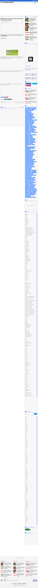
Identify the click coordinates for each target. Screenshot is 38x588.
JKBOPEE (33, 144)
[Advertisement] (19, 9)
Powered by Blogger (27, 62)
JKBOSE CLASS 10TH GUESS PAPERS (29, 160)
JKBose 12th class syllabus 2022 (29, 155)
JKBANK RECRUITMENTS (28, 144)
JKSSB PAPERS (31, 323)
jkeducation (27, 166)
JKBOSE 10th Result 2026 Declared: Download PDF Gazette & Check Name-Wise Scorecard (32, 98)
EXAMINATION (27, 127)
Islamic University (28, 138)
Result (30, 186)
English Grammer (28, 126)
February (31, 424)
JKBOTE (32, 165)
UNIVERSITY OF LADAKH (33, 193)
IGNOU (26, 133)
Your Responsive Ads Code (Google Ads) (31, 205)
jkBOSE (4, 97)
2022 (31, 218)
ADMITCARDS (31, 220)
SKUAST (31, 376)
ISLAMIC (31, 137)
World (34, 197)
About (16, 583)
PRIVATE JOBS (31, 363)
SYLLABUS (27, 192)
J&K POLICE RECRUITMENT (32, 139)
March (31, 438)
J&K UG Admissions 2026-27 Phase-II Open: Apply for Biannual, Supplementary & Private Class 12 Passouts (33, 19)
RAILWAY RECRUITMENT (31, 364)
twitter (35, 83)
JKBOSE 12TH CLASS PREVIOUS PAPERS (30, 154)
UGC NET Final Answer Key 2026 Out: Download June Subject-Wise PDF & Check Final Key (33, 28)
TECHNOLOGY (31, 192)
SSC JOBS (31, 381)
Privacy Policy (7, 0)
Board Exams (32, 110)
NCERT (31, 346)
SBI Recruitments (28, 187)
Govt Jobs (18, 2)
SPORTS (31, 377)
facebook (28, 83)
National (34, 177)
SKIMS (35, 188)
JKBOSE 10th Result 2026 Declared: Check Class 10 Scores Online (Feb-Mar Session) (32, 102)
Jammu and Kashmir (31, 287)
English (31, 247)
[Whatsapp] (8, 99)
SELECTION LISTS (31, 188)
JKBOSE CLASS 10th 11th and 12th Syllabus (30, 159)
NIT (31, 355)
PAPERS (27, 183)
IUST (31, 138)
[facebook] (28, 68)
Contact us (4, 0)
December (31, 442)
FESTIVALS (32, 127)
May (31, 420)
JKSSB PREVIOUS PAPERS (31, 324)
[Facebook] (5, 99)
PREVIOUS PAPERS (31, 183)
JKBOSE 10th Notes (28, 149)
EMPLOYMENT (31, 246)
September (31, 430)
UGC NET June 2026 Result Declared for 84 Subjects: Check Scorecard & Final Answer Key (33, 24)
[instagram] (28, 69)
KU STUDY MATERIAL (28, 175)
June (31, 419)
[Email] (11, 99)
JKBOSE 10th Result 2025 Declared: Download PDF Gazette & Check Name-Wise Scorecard (32, 91)
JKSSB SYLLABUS (34, 170)
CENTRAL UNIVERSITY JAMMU (31, 229)
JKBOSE (25, 2)
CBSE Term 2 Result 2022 (28, 112)
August (31, 416)
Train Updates (27, 193)
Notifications (4, 16)
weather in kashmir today (31, 194)
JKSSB (20, 2)
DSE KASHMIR (27, 123)
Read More (32, 21)
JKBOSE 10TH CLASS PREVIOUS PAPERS (30, 148)
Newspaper (27, 181)
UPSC (26, 194)
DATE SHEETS (32, 122)
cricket (30, 121)
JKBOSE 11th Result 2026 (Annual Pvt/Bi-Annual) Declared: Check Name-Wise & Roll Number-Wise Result (33, 33)
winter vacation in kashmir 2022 (29, 197)
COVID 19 (27, 121)
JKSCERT (33, 166)
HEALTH (31, 132)
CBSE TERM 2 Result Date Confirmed (31, 228)
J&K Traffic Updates (31, 286)
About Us (2, 0)
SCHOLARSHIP (31, 2)
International (31, 273)
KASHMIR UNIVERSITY (34, 172)
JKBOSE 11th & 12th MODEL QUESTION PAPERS (31, 150)
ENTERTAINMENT (33, 126)
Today (35, 192)
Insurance (35, 134)
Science (27, 188)
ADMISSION (31, 219)
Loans (26, 176)
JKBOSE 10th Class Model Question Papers (31, 296)
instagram (28, 85)
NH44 (30, 181)
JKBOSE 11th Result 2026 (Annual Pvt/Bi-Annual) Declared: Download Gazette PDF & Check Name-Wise (33, 38)
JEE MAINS (31, 143)
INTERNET (31, 274)
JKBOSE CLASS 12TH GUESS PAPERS (31, 313)
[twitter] (34, 68)
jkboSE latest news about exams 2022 (31, 314)
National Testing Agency (31, 345)
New (31, 349)
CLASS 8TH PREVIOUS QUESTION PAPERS (30, 117)
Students (31, 382)
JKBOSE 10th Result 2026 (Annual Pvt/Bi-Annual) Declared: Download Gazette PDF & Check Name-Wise (8, 575)
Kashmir (29, 171)
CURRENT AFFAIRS (28, 122)
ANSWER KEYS (27, 110)
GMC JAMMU (32, 128)
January (31, 425)
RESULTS (28, 2)
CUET (33, 121)
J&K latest (27, 139)
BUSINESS (27, 111)
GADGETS (35, 127)
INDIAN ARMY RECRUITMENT (29, 134)
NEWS (31, 351)
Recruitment (27, 186)
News (31, 350)
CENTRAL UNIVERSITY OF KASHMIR (29, 116)
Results (32, 77)
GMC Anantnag (27, 128)
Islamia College (27, 137)
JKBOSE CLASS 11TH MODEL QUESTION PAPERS (31, 161)
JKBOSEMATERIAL (28, 165)
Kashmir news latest (28, 172)
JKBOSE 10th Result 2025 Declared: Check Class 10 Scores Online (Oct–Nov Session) (32, 95)
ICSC (36, 132)
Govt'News (27, 132)
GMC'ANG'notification (31, 259)
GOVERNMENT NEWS (31, 260)
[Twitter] (6, 99)
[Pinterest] (9, 99)
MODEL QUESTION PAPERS (29, 177)
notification (27, 182)
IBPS (33, 132)
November (31, 428)
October (31, 429)
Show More (35, 16)
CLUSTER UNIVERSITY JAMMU (31, 233)
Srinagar (31, 378)
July (31, 433)
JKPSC (22, 2)
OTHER (34, 182)
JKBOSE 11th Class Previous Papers (31, 301)
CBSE (30, 111)
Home (15, 2)
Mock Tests (30, 176)
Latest (32, 175)
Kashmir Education (34, 171)
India (29, 133)
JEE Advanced (27, 143)
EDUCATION (31, 123)
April (31, 421)
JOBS (26, 171)
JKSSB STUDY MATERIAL (28, 77)
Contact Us (31, 236)
